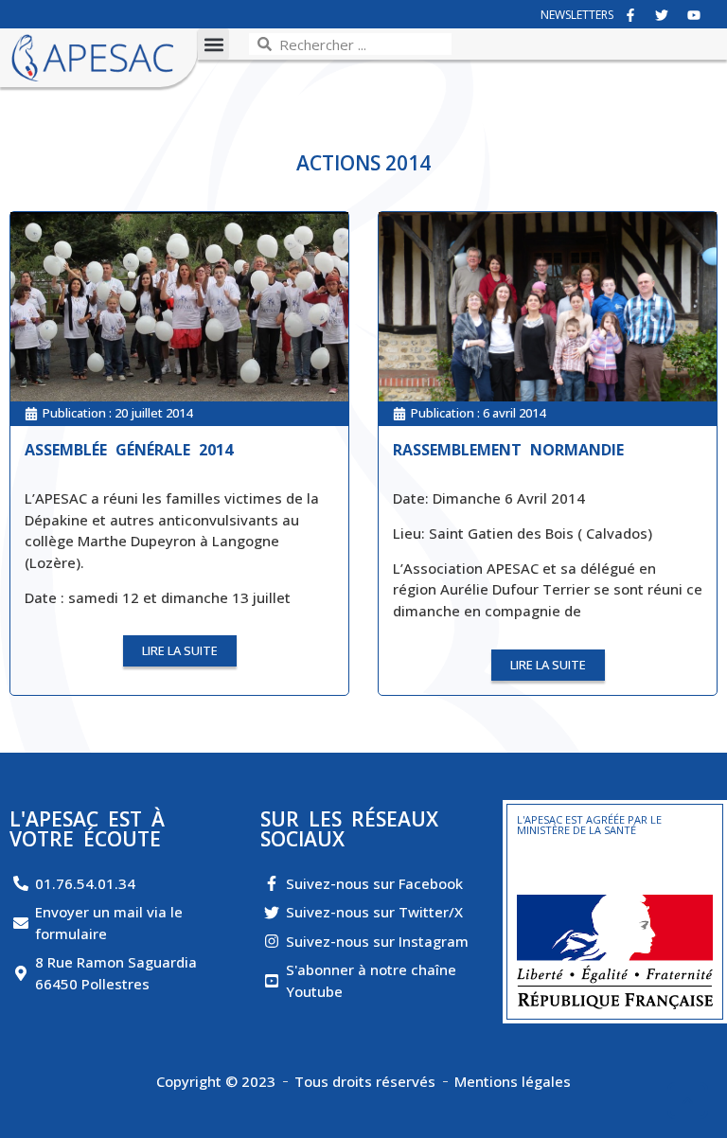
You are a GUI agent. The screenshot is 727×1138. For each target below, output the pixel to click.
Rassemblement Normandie (508, 449)
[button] (213, 44)
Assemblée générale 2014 (129, 449)
